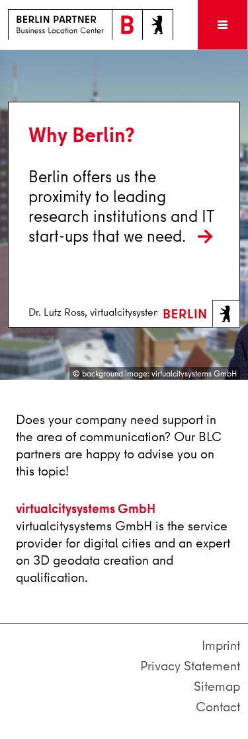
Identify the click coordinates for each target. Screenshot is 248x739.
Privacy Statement (190, 666)
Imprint (221, 645)
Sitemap (217, 686)
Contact (218, 707)
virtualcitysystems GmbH (85, 508)
